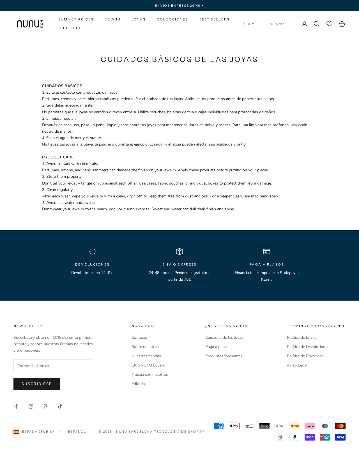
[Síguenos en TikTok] (60, 406)
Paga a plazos (217, 346)
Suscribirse (37, 383)
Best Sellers (214, 19)
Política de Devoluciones (308, 346)
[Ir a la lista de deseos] (329, 24)
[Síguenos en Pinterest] (45, 406)
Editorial (139, 383)
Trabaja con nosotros (150, 374)
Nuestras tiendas (146, 356)
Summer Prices (75, 19)
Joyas (139, 19)
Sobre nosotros (145, 346)
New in (113, 19)
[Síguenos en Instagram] (31, 406)
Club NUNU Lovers (148, 365)
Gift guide (71, 28)
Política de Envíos (302, 337)
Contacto (139, 337)
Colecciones (172, 19)
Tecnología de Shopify (179, 432)
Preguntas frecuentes (224, 356)
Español (277, 24)
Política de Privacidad (305, 356)
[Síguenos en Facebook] (16, 406)
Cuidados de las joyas (224, 337)
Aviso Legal (297, 365)
